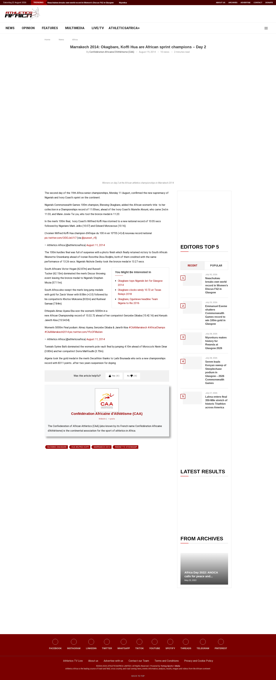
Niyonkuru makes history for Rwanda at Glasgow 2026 (216, 343)
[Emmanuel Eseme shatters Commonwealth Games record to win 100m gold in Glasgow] (192, 307)
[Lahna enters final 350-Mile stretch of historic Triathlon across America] (192, 398)
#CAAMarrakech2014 (57, 331)
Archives (232, 3)
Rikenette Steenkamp (126, 447)
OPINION (28, 28)
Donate (269, 3)
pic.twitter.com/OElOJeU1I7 (61, 237)
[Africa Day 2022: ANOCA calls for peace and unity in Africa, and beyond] (204, 569)
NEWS (10, 28)
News (61, 39)
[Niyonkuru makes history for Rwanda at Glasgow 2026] (192, 338)
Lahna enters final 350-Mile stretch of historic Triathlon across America (216, 402)
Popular (216, 265)
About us (220, 3)
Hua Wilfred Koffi (80, 447)
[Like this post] (59, 486)
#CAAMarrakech (138, 327)
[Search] (271, 28)
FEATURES (50, 28)
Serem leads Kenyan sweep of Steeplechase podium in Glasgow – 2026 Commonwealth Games (215, 372)
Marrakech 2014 (102, 447)
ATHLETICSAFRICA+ (124, 28)
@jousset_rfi (89, 237)
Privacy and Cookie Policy (198, 660)
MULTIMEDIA (74, 28)
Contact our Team (139, 660)
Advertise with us (113, 660)
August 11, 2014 (95, 245)
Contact (258, 3)
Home (47, 39)
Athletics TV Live (73, 660)
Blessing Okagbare (57, 447)
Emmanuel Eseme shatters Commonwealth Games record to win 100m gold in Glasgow (216, 315)
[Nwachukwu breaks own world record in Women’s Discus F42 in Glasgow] (192, 279)
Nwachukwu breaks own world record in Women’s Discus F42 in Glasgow (80, 3)
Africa (75, 39)
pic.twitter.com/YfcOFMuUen (86, 331)
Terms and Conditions (166, 660)
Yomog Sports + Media (170, 666)
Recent (192, 265)
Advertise (245, 3)
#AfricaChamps (156, 327)
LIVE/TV (98, 28)
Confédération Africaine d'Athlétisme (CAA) (111, 52)
